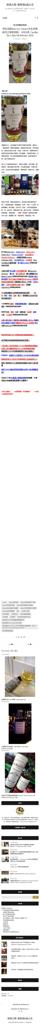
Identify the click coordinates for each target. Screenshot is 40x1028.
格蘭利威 (23, 312)
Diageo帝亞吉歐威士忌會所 (28, 608)
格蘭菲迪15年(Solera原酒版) (24, 323)
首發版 (11, 304)
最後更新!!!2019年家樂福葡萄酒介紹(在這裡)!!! (17, 351)
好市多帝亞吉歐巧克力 (23, 617)
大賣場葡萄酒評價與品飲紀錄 (11, 910)
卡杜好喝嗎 (5, 614)
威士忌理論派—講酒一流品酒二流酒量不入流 (15, 918)
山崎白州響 (5, 271)
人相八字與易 (6, 928)
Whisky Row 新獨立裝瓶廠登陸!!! (19, 867)
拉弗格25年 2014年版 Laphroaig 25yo (13, 699)
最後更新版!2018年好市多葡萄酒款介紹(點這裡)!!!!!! (19, 359)
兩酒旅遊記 (6, 926)
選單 (5, 18)
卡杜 (18, 611)
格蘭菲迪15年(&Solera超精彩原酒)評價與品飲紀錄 (24, 963)
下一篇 (29, 644)
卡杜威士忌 (14, 614)
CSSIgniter (28, 1022)
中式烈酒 (5, 922)
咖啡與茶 (5, 924)
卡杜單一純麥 (25, 611)
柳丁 (19, 295)
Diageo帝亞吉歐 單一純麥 (28, 602)
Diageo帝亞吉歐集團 (8, 611)
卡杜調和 (12, 617)
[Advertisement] (20, 417)
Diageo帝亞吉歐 (13, 602)
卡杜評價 (5, 617)
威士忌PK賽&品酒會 (8, 916)
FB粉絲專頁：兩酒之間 (20, 827)
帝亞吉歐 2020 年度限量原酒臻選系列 (13, 620)
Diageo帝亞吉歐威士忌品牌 (25, 605)
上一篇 (11, 644)
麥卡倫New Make (23, 263)
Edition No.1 (10, 252)
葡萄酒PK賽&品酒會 (8, 912)
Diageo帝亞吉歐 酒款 (8, 605)
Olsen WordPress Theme (15, 1022)
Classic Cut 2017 (17, 254)
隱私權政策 (6, 930)
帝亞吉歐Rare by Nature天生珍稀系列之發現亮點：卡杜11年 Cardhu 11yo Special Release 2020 (19, 627)
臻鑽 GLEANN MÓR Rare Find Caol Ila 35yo (23, 874)
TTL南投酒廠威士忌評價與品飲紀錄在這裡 (15, 293)
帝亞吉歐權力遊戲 (7, 631)
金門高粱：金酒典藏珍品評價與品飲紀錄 (22, 969)
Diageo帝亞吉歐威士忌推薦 (10, 608)
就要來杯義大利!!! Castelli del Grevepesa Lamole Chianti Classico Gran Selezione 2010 (24, 881)
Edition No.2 (20, 252)
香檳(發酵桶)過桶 (21, 304)
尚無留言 (24, 39)
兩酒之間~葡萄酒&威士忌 (20, 4)
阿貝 (7, 312)
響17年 (12, 274)
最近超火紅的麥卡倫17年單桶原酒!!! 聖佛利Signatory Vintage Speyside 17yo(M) (22, 845)
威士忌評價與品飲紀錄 (20, 25)
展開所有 (3, 908)
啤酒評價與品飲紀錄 (8, 920)
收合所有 (9, 908)
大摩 (3, 315)
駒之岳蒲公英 (20, 274)
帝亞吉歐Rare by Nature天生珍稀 (11, 623)
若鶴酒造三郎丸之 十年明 (23, 282)
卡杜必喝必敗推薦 (25, 614)
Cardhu (4, 602)
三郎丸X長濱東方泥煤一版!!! (15, 284)
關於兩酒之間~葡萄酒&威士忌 (11, 932)
